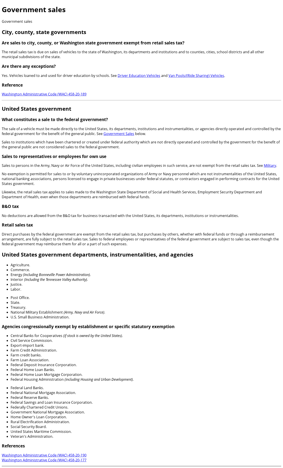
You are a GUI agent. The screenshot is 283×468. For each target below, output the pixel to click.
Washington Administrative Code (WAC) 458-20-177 (44, 460)
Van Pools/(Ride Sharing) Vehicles (196, 75)
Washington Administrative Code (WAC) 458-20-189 (44, 94)
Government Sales (118, 133)
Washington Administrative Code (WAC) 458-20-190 (44, 455)
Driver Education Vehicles (139, 75)
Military (270, 165)
